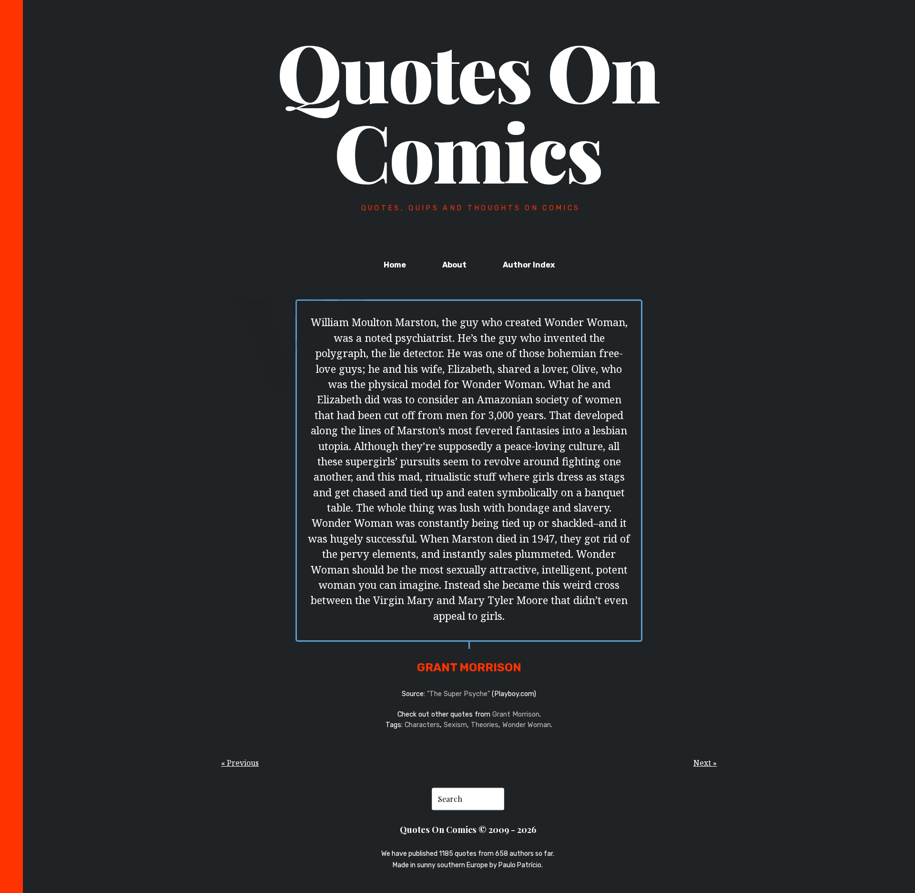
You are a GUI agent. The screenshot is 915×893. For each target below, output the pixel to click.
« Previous (240, 763)
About (454, 264)
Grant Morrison (515, 714)
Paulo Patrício (519, 866)
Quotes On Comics (468, 111)
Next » (705, 763)
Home (395, 264)
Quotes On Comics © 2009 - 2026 (468, 829)
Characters (422, 724)
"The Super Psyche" (458, 694)
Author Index (529, 264)
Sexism (455, 724)
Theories (484, 724)
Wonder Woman (526, 724)
